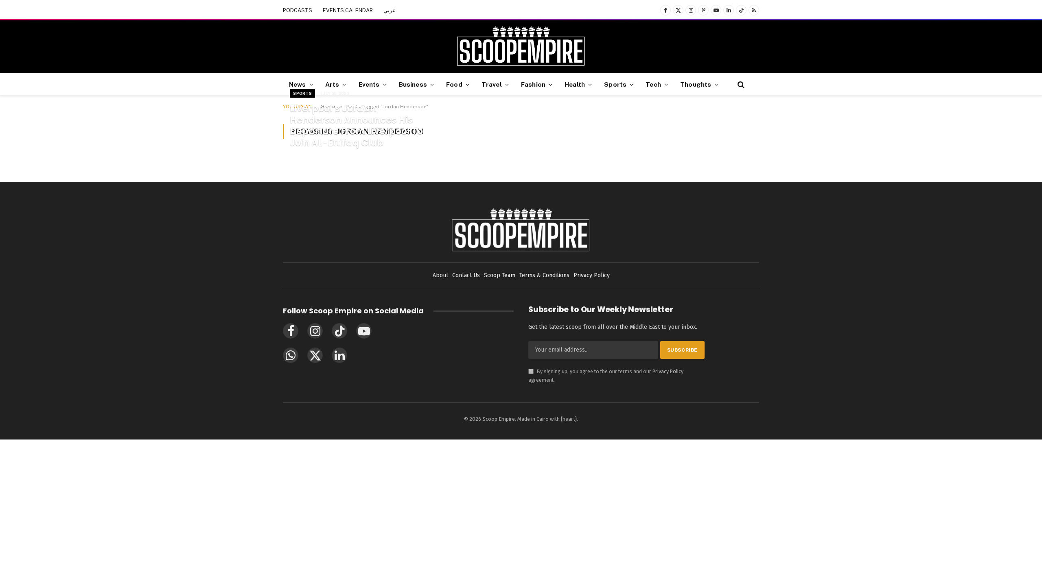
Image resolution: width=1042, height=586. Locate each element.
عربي (389, 10)
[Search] (740, 84)
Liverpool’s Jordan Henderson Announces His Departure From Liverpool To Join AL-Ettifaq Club (356, 126)
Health (575, 84)
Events (369, 84)
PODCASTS (297, 10)
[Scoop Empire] (521, 46)
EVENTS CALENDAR (348, 10)
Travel (492, 84)
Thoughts (695, 84)
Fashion (533, 84)
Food (454, 84)
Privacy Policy (667, 371)
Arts (332, 84)
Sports (615, 84)
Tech (653, 84)
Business (413, 84)
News (297, 84)
